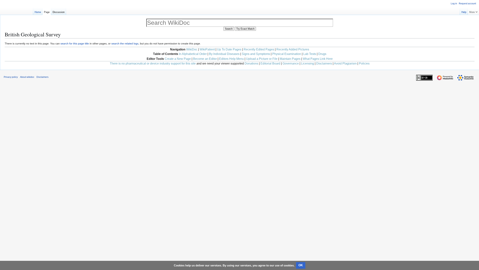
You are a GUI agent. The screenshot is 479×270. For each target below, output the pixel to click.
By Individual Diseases (224, 54)
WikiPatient (207, 49)
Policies (364, 63)
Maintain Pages (290, 58)
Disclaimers (324, 63)
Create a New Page (178, 58)
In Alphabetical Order (193, 54)
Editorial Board (270, 63)
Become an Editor (205, 58)
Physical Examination (286, 54)
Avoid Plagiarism (345, 63)
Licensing (307, 63)
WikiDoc (191, 49)
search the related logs (124, 43)
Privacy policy (11, 77)
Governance (291, 63)
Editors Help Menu (231, 58)
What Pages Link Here (318, 58)
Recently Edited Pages (259, 49)
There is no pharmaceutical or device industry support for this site (153, 63)
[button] (473, 11)
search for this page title (74, 43)
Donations (251, 63)
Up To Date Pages (229, 49)
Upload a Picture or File (261, 58)
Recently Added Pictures (292, 49)
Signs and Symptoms (256, 54)
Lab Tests (309, 54)
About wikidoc (27, 77)
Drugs (322, 54)
